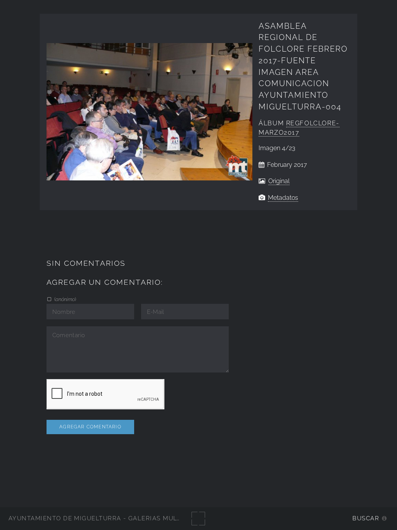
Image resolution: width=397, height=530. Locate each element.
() (64, 299)
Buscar (365, 518)
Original (279, 181)
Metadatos (283, 197)
